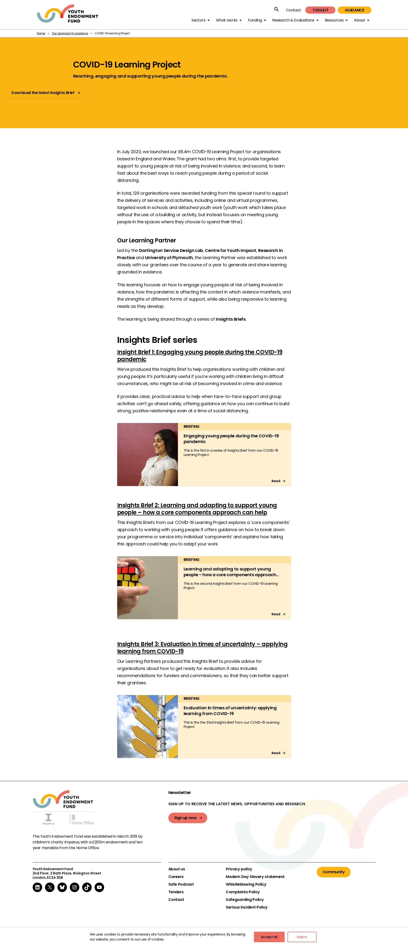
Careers (176, 876)
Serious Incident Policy (247, 907)
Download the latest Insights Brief (43, 92)
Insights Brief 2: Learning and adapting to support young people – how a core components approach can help (197, 508)
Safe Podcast (181, 884)
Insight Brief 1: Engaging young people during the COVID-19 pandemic (199, 355)
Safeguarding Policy (245, 899)
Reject (302, 937)
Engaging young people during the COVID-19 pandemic (231, 438)
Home (41, 33)
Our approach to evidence (70, 33)
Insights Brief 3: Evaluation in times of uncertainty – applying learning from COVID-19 (202, 647)
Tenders (176, 892)
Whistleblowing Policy (246, 884)
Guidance (354, 10)
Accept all (269, 937)
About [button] (359, 20)
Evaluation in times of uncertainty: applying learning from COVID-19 (230, 710)
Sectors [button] (198, 20)
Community (333, 872)
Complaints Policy (243, 892)
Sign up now (185, 818)
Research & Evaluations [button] (293, 20)
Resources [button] (334, 20)
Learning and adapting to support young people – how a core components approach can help (230, 574)
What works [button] (226, 20)
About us (176, 869)
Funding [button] (255, 20)
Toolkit (320, 10)
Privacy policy (239, 869)
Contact (293, 10)
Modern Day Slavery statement (255, 876)
